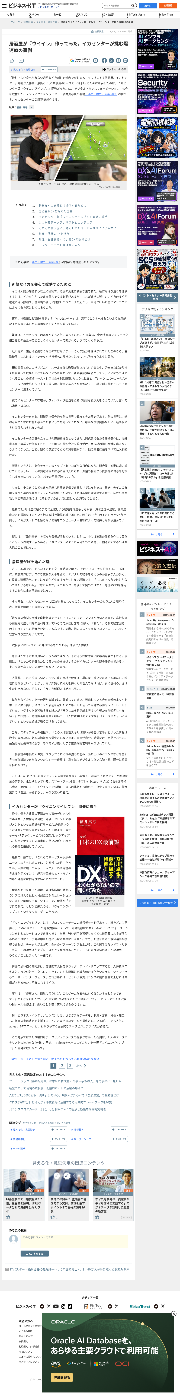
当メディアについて (29, 1361)
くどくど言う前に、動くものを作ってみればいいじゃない (77, 228)
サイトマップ (26, 1336)
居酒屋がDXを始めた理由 (55, 211)
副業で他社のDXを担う (54, 233)
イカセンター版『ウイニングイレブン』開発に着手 (73, 217)
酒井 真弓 (22, 107)
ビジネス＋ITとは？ (50, 7)
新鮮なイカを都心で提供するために (62, 205)
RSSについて (25, 1351)
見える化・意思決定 (24, 69)
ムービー (57, 15)
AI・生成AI (108, 15)
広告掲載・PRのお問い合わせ (156, 902)
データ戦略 (19, 1148)
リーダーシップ (82, 1139)
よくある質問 (26, 1331)
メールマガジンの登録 (30, 1326)
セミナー (11, 15)
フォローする (51, 69)
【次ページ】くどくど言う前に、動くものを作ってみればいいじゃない (54, 1059)
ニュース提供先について (31, 1356)
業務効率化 (19, 1139)
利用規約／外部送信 (29, 1346)
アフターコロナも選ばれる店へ (60, 245)
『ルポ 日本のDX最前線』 (101, 94)
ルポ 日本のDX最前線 (45, 262)
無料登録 (168, 5)
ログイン (148, 5)
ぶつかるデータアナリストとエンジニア (65, 222)
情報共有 (79, 1129)
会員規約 (23, 1341)
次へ (79, 1066)
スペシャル (34, 15)
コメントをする (34, 1253)
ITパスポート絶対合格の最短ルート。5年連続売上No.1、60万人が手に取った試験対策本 (70, 1269)
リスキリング (82, 15)
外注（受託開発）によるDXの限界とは (64, 239)
